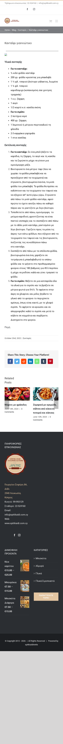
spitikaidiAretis (31, 644)
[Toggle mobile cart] (50, 21)
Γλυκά (39, 573)
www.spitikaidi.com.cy (16, 523)
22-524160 (19, 506)
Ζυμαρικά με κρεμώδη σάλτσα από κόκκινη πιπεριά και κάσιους (44, 408)
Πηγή (7, 327)
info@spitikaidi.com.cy (48, 3)
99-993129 (18, 501)
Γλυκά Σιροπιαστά (45, 581)
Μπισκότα (41, 558)
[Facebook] (14, 535)
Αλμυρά (40, 566)
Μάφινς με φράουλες (16, 404)
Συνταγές (27, 338)
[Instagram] (19, 535)
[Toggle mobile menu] (56, 21)
